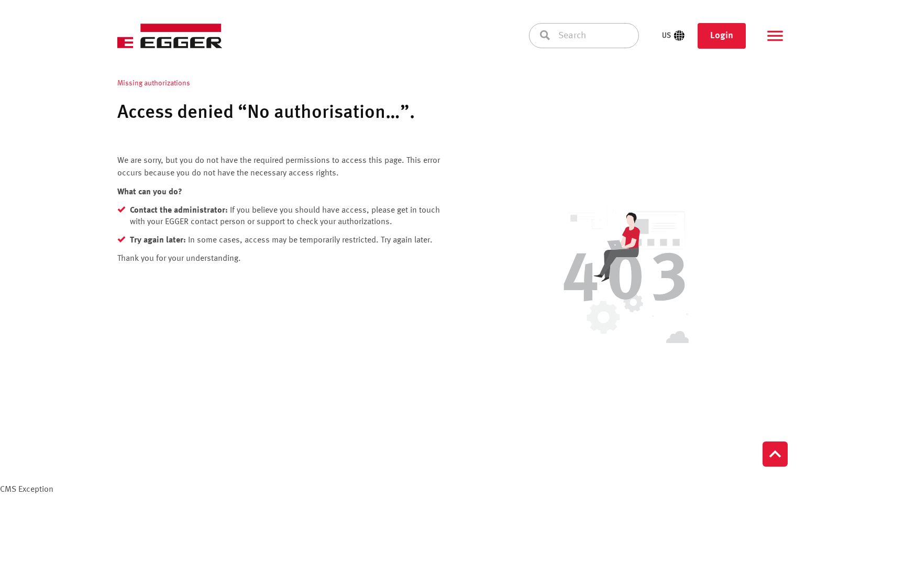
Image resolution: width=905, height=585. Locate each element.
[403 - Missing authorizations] (624, 277)
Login (721, 35)
